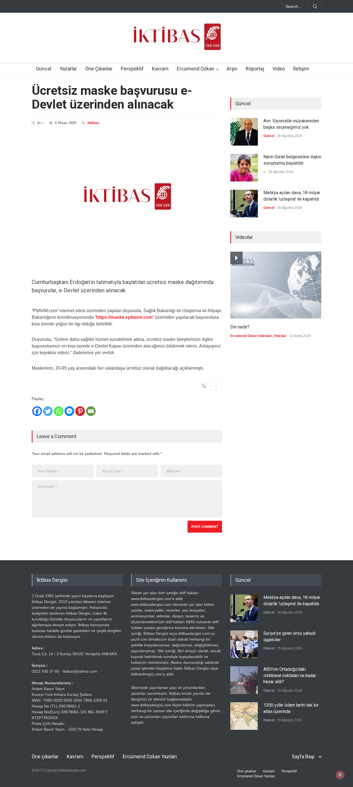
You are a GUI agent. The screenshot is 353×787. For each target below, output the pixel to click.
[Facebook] (37, 411)
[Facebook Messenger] (69, 411)
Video (278, 69)
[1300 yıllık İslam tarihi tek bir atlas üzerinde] (244, 716)
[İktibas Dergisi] (176, 41)
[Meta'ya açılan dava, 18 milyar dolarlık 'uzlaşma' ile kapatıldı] (244, 203)
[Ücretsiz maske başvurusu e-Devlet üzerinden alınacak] (127, 196)
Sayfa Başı (303, 756)
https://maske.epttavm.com (124, 317)
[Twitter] (48, 411)
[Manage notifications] (340, 774)
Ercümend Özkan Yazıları (150, 756)
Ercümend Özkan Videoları (251, 336)
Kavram (160, 69)
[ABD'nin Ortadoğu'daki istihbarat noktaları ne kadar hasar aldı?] (244, 680)
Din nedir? (240, 327)
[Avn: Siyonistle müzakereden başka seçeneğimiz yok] (244, 132)
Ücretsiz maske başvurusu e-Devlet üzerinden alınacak (112, 97)
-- (43, 123)
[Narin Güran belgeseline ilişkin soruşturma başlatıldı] (244, 167)
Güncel (43, 69)
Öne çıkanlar (45, 756)
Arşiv (232, 69)
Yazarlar (68, 69)
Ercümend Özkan (195, 69)
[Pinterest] (80, 411)
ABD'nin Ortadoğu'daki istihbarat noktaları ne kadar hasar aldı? (289, 675)
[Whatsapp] (58, 411)
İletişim (301, 69)
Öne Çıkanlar (99, 69)
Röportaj (255, 69)
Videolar (280, 336)
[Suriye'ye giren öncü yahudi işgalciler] (244, 644)
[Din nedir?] (275, 285)
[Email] (91, 411)
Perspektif (132, 69)
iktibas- (93, 123)
